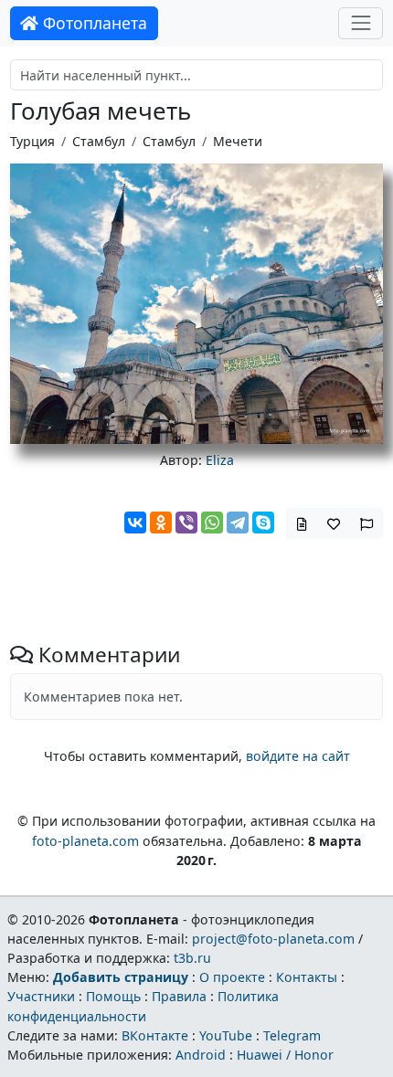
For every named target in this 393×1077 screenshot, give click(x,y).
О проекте (232, 977)
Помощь (113, 996)
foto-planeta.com (85, 841)
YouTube (225, 1035)
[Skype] (263, 522)
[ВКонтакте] (135, 522)
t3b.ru (192, 957)
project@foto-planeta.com (273, 938)
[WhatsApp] (212, 522)
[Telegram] (238, 522)
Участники (41, 996)
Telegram (292, 1035)
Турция (32, 141)
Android (200, 1054)
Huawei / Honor (285, 1054)
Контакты (306, 977)
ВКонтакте (155, 1035)
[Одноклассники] (161, 522)
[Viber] (186, 522)
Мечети (237, 141)
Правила (179, 996)
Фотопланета (92, 23)
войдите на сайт (298, 756)
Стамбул (98, 141)
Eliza (220, 460)
